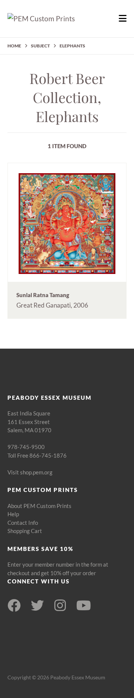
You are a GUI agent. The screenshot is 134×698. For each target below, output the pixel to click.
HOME (14, 46)
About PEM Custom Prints (39, 505)
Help (13, 514)
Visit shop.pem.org (29, 472)
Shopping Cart (24, 530)
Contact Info (22, 522)
